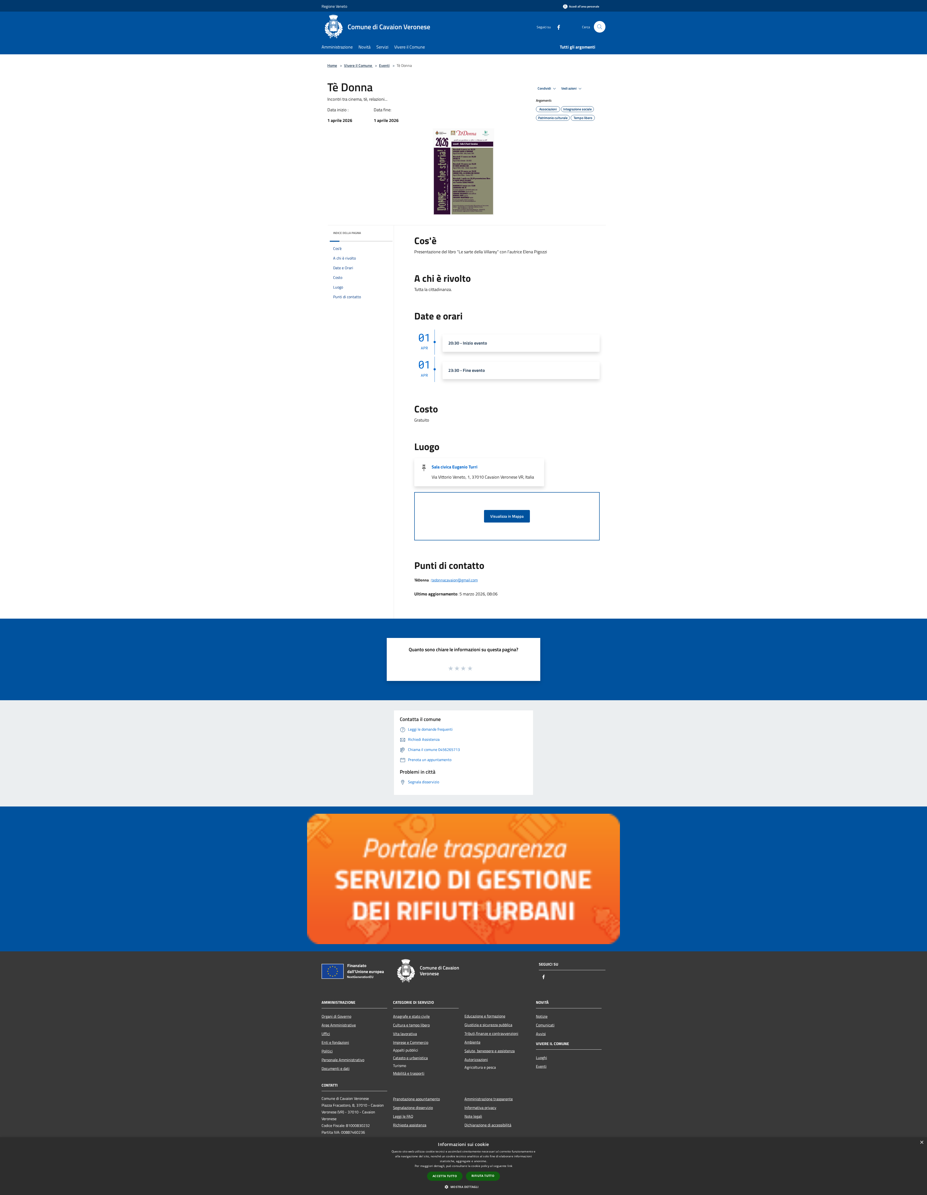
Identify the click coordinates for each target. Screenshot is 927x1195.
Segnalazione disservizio (413, 1107)
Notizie (542, 1016)
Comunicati (545, 1025)
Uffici (326, 1034)
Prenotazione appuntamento (416, 1099)
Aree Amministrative (339, 1025)
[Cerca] (599, 27)
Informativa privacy (480, 1107)
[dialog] (463, 1166)
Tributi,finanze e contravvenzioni (491, 1033)
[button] (463, 1186)
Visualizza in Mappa (507, 516)
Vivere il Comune (358, 65)
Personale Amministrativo (343, 1060)
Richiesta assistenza (409, 1125)
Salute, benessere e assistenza (489, 1051)
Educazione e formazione (484, 1016)
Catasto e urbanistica (410, 1058)
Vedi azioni (569, 88)
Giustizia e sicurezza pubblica (488, 1025)
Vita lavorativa (405, 1034)
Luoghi (541, 1058)
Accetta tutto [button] (445, 1176)
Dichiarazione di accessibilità (487, 1125)
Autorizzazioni (476, 1059)
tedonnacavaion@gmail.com (454, 580)
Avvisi (541, 1034)
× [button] (921, 1142)
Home (332, 65)
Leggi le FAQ (403, 1116)
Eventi (384, 65)
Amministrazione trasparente (488, 1099)
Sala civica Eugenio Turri (455, 467)
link (509, 1166)
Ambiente (472, 1042)
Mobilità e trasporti (408, 1073)
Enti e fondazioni (335, 1042)
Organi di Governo (336, 1016)
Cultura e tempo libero (411, 1025)
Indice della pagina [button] (347, 233)
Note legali (473, 1116)
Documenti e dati (336, 1068)
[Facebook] (557, 26)
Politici (327, 1051)
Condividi (545, 88)
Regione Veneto (334, 6)
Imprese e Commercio (410, 1042)
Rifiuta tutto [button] (482, 1176)
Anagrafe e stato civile (411, 1016)
